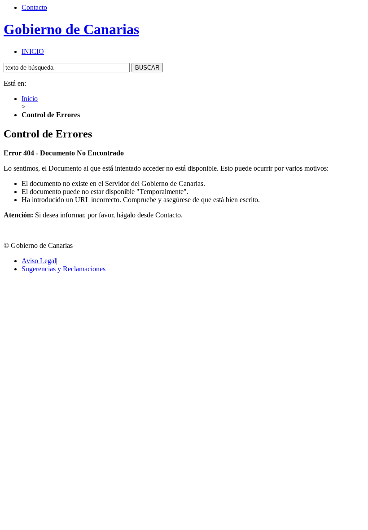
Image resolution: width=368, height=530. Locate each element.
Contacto (34, 7)
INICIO (33, 51)
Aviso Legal (39, 261)
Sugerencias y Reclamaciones (63, 269)
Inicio (30, 98)
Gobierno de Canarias (71, 29)
